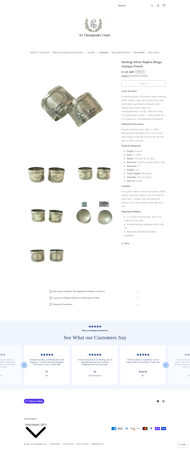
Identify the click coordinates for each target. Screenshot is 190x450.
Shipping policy (97, 444)
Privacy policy (68, 444)
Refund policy (55, 444)
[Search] (152, 5)
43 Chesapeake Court (39, 444)
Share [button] (126, 243)
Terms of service (82, 444)
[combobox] (135, 6)
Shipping (125, 76)
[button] (68, 52)
